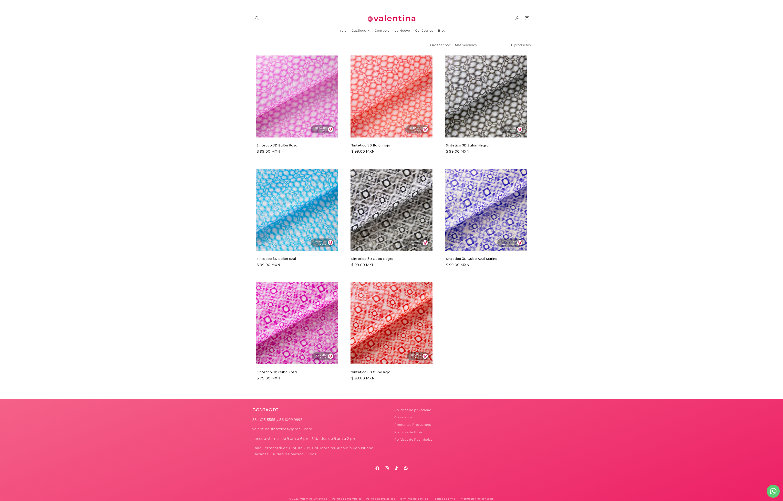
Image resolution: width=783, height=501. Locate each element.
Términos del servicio (414, 498)
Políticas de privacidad (413, 410)
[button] (257, 18)
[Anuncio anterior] (253, 4)
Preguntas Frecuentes (412, 425)
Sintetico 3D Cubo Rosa (277, 372)
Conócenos (403, 417)
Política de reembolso (347, 498)
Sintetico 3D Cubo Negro (372, 259)
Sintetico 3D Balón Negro (467, 145)
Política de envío (444, 498)
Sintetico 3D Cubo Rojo (370, 372)
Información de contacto (477, 498)
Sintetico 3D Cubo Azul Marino (472, 259)
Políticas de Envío (408, 432)
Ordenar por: (440, 45)
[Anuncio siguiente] (529, 4)
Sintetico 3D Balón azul (276, 259)
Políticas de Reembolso (413, 439)
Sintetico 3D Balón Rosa (277, 145)
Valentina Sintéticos (313, 498)
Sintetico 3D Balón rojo (370, 145)
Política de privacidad (381, 498)
